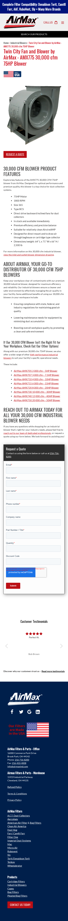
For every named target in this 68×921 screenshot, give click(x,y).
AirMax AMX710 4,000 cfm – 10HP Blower (36, 379)
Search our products (34, 34)
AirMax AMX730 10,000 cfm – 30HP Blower (37, 391)
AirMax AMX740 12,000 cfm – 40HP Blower (37, 396)
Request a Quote (15, 154)
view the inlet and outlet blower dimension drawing (28, 254)
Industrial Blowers (18, 43)
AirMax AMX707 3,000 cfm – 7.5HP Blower (36, 375)
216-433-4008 (19, 763)
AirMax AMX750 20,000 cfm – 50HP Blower (37, 400)
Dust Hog (12, 829)
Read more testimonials (53, 671)
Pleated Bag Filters (17, 895)
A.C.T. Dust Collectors (18, 815)
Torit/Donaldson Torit (18, 858)
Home (6, 43)
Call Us (48, 22)
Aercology (12, 819)
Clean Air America (16, 826)
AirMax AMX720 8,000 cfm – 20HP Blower (36, 387)
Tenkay (11, 862)
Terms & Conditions (17, 793)
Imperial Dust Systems (19, 840)
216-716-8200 (22, 759)
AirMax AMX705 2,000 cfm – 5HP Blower (35, 370)
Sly (9, 854)
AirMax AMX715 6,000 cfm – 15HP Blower (36, 383)
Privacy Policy (14, 800)
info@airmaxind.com (17, 766)
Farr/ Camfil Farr (16, 833)
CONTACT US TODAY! (20, 905)
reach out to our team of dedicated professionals (27, 433)
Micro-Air (12, 847)
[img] (34, 634)
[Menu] (62, 22)
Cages (10, 888)
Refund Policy (14, 787)
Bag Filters (35, 822)
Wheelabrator (14, 865)
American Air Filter (17, 822)
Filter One (12, 837)
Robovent (12, 851)
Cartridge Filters (16, 881)
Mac (9, 844)
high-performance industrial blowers (30, 356)
